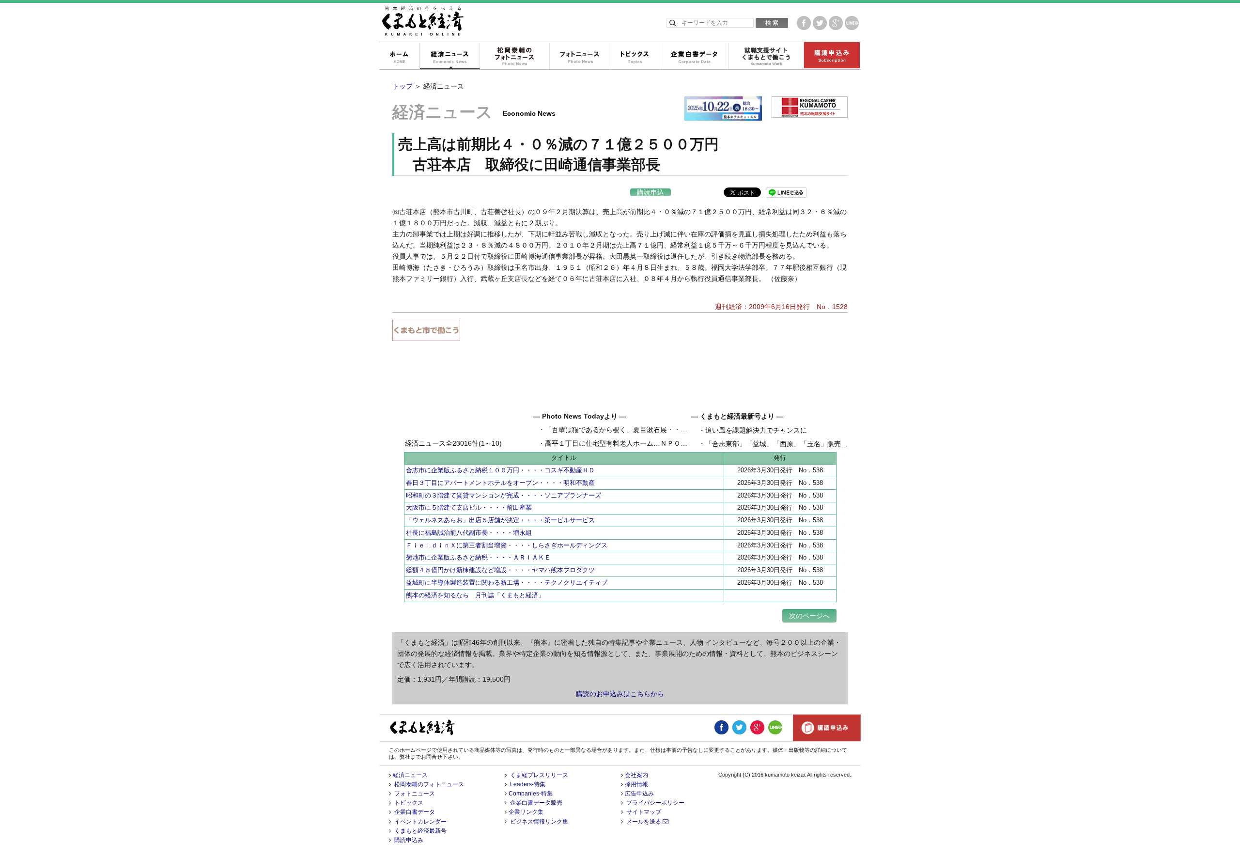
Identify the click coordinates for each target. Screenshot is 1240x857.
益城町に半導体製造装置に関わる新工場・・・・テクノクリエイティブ (506, 582)
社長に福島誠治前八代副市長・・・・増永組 (469, 532)
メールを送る (644, 821)
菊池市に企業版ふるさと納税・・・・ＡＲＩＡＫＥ (478, 557)
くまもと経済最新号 (420, 830)
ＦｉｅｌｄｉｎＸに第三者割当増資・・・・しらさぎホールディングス (506, 545)
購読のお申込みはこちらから (620, 694)
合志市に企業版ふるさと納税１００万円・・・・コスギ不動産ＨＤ (500, 470)
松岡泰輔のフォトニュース (514, 56)
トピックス (634, 56)
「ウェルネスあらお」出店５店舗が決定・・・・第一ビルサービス (500, 520)
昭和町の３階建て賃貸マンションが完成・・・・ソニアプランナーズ (503, 495)
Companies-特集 (531, 793)
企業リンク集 (526, 812)
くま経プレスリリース (539, 775)
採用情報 (636, 784)
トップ (402, 86)
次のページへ (809, 616)
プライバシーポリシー (655, 802)
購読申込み (831, 56)
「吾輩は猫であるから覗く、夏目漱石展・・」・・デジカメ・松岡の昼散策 (660, 430)
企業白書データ (693, 56)
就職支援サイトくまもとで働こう (766, 56)
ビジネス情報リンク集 (539, 821)
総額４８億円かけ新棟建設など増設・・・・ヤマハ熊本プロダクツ (500, 570)
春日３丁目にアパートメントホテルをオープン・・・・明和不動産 (500, 482)
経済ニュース (449, 56)
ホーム (399, 56)
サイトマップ (643, 812)
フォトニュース (579, 56)
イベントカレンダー (420, 821)
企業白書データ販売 (536, 802)
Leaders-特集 (527, 784)
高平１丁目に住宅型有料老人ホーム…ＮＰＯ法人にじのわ (633, 443)
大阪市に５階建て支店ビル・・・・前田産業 (469, 507)
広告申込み (639, 793)
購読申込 (650, 192)
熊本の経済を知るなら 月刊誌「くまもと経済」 (475, 595)
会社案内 (636, 775)
